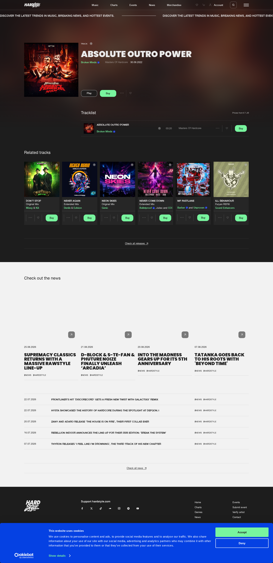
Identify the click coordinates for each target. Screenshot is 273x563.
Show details (57, 555)
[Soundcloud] (110, 508)
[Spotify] (128, 508)
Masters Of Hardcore (116, 62)
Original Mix (32, 204)
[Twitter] (91, 508)
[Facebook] (82, 508)
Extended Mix (71, 204)
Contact (237, 517)
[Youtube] (137, 508)
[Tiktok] (101, 508)
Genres (198, 512)
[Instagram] (119, 508)
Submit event (240, 507)
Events (133, 5)
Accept (242, 532)
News (152, 5)
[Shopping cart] (204, 5)
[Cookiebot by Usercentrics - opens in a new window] (24, 556)
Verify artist (239, 512)
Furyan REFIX (222, 204)
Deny (242, 543)
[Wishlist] (197, 5)
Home (198, 502)
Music (95, 5)
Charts (114, 5)
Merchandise (174, 5)
